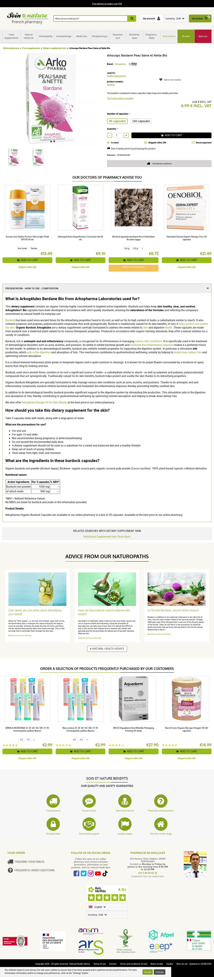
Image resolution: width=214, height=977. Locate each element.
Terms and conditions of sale (133, 963)
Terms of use (99, 963)
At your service (89, 810)
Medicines (81, 36)
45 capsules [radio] (117, 121)
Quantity (111, 128)
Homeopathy (46, 36)
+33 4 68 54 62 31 (147, 873)
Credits (169, 963)
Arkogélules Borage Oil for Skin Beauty (44, 402)
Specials (202, 36)
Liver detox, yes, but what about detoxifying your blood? (34, 612)
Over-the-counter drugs (161, 833)
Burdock (111, 84)
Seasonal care (118, 36)
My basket (197, 18)
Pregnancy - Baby (151, 36)
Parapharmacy (99, 36)
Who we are (182, 963)
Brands (186, 36)
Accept (147, 971)
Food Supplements (11, 36)
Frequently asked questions (161, 810)
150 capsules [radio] (141, 121)
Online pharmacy (11, 48)
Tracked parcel (53, 810)
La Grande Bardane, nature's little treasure (173, 610)
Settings (160, 971)
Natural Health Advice (108, 649)
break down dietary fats (188, 352)
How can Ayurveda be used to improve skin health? (104, 612)
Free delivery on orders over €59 (107, 3)
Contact (113, 963)
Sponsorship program (89, 833)
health (168, 327)
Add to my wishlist (172, 79)
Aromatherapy (63, 36)
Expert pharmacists (125, 810)
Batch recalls (157, 963)
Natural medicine (29, 36)
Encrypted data (53, 833)
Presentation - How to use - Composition (31, 288)
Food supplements (31, 48)
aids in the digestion (39, 352)
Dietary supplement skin (54, 48)
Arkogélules (120, 64)
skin (145, 327)
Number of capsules (117, 113)
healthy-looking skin (116, 75)
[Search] (132, 18)
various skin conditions (148, 341)
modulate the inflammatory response (151, 345)
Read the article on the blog (19, 635)
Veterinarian (169, 36)
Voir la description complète (120, 98)
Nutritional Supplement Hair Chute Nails (107, 536)
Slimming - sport (134, 36)
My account (149, 18)
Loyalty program (124, 833)
